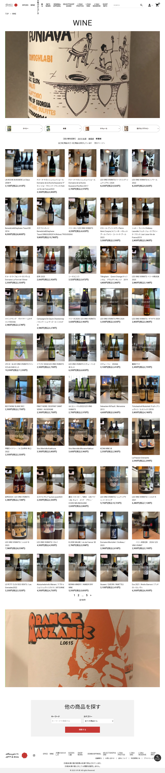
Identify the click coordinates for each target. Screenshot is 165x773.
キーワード (55, 716)
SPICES (25, 5)
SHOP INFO (105, 5)
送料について (122, 758)
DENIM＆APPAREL (57, 5)
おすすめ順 (82, 139)
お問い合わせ (109, 758)
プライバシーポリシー (151, 758)
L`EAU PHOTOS (80, 5)
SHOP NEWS (80, 754)
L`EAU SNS (88, 5)
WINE (33, 5)
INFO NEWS (48, 5)
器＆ (42, 5)
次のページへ (99, 143)
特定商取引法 (135, 758)
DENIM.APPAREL (94, 754)
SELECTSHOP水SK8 (68, 5)
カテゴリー (88, 716)
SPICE (45, 754)
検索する (82, 730)
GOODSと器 (71, 754)
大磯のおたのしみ (38, 5)
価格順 (91, 139)
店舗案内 (98, 758)
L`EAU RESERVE (97, 5)
